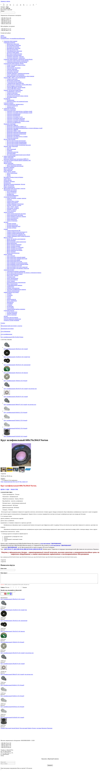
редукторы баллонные (13, 70)
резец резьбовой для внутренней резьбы (17, 264)
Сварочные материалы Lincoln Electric (17, 62)
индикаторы (10, 306)
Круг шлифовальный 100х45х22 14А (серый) (16, 349)
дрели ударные (11, 281)
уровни (9, 298)
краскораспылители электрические (16, 282)
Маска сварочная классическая (15, 166)
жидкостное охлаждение (13, 80)
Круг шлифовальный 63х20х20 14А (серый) (15, 436)
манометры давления (12, 72)
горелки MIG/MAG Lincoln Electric (16, 87)
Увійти (2, 35)
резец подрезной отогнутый (14, 265)
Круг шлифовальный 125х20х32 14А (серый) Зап (17, 356)
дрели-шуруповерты (12, 279)
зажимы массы (11, 107)
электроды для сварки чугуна (15, 117)
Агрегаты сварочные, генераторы (16, 58)
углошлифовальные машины (14, 285)
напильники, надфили (13, 208)
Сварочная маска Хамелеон (14, 164)
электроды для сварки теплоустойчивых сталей (19, 112)
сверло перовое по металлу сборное (16, 216)
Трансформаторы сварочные (14, 51)
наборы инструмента (12, 202)
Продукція (8, 728)
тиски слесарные (11, 211)
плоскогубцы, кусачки (13, 201)
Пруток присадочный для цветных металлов (19, 145)
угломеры (9, 305)
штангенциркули (11, 299)
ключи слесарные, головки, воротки (16, 198)
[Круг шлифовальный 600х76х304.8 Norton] (21, 466)
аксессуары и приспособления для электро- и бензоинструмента (24, 272)
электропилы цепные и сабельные (16, 271)
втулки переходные (12, 312)
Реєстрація (3, 37)
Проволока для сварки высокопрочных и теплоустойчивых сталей (24, 128)
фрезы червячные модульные (14, 250)
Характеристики (8, 481)
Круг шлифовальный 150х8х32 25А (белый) (15, 380)
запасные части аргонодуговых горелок (17, 96)
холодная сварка (11, 153)
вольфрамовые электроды (14, 91)
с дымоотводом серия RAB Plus (15, 83)
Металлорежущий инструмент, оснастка (14, 188)
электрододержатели (12, 105)
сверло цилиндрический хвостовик (16, 213)
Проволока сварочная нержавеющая (16, 132)
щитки (8, 174)
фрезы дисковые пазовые (13, 246)
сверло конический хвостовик (15, 215)
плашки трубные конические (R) (15, 233)
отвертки (9, 199)
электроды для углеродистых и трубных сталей (19, 111)
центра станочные (12, 314)
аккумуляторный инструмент (14, 274)
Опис (2, 481)
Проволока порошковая (13, 135)
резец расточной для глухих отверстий (17, 267)
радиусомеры (10, 307)
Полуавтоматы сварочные (14, 45)
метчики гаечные (11, 223)
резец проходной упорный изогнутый (17, 258)
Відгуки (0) (16, 481)
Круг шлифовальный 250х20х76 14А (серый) (16, 396)
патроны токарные (12, 313)
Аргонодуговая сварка (13, 52)
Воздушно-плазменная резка (14, 53)
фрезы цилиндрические (13, 253)
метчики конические (12, 225)
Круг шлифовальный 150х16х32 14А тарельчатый (17, 364)
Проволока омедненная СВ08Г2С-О (16, 126)
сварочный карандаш (12, 152)
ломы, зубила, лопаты (13, 206)
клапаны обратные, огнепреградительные (18, 73)
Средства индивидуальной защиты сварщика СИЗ (17, 160)
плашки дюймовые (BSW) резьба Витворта (18, 236)
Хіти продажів (23, 728)
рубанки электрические (13, 288)
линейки (9, 293)
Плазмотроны (10, 100)
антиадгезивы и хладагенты (14, 86)
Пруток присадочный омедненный (16, 140)
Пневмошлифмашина (12, 195)
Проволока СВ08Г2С (12, 125)
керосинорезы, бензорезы (13, 67)
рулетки (9, 296)
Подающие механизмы (13, 46)
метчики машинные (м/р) (13, 226)
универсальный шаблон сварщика (16, 309)
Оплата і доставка (10, 38)
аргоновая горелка (12, 97)
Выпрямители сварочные (13, 48)
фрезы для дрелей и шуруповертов (16, 239)
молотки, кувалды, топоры (14, 205)
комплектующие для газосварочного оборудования (20, 76)
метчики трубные (11, 227)
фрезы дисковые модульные (14, 248)
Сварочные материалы (10, 108)
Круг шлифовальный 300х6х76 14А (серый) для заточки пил (20, 404)
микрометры (10, 302)
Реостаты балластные (12, 49)
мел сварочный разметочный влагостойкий (18, 154)
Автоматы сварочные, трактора (15, 56)
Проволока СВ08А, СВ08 (14, 131)
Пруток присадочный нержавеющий (16, 142)
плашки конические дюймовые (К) (16, 234)
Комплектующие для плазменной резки (17, 101)
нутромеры (10, 303)
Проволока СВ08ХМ (12, 129)
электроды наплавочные (13, 115)
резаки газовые (11, 66)
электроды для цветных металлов (16, 118)
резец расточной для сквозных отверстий (18, 268)
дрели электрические (12, 278)
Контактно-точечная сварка (14, 55)
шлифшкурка (10, 194)
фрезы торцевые (11, 251)
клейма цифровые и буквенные (15, 204)
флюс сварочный (11, 149)
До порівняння (13, 480)
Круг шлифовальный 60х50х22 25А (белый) (15, 428)
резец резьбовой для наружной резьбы (17, 262)
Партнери (22, 38)
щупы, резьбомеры (12, 300)
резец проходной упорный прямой (16, 257)
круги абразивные (12, 191)
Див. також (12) (23, 481)
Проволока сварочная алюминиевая (16, 133)
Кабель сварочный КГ (10, 156)
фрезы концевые (11, 240)
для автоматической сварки (14, 81)
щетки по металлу (11, 192)
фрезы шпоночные (12, 243)
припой (9, 147)
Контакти (17, 38)
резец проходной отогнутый (14, 261)
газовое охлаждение (12, 79)
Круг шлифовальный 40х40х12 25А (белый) (15, 412)
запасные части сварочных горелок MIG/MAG (19, 84)
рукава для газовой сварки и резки (16, 65)
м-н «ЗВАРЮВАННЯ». (10, 755)
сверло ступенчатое (12, 220)
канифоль (9, 150)
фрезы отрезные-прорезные (14, 244)
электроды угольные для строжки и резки (18, 121)
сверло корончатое (12, 219)
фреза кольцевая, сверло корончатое (16, 241)
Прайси (30, 728)
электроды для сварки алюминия (15, 119)
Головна (3, 38)
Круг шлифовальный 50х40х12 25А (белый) (15, 420)
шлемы (9, 175)
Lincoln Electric (15, 728)
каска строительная (12, 173)
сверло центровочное (12, 218)
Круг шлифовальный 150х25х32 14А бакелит (16, 372)
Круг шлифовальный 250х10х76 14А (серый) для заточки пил (20, 388)
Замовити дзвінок (5, 1)
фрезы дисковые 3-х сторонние (15, 247)
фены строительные (12, 284)
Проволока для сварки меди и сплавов (17, 136)
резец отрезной (11, 255)
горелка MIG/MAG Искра (14, 88)
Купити (3, 608)
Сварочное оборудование (10, 41)
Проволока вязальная (12, 138)
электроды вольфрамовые (14, 122)
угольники (10, 295)
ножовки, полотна (12, 209)
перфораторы (10, 286)
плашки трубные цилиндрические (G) (17, 232)
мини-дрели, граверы (12, 275)
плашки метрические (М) (13, 230)
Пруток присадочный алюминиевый (16, 143)
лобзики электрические (13, 291)
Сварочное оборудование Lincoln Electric (18, 60)
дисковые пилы (11, 277)
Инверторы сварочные (13, 44)
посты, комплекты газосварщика (15, 74)
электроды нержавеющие (13, 114)
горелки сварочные (12, 69)
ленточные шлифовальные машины (16, 289)
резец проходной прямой (13, 260)
